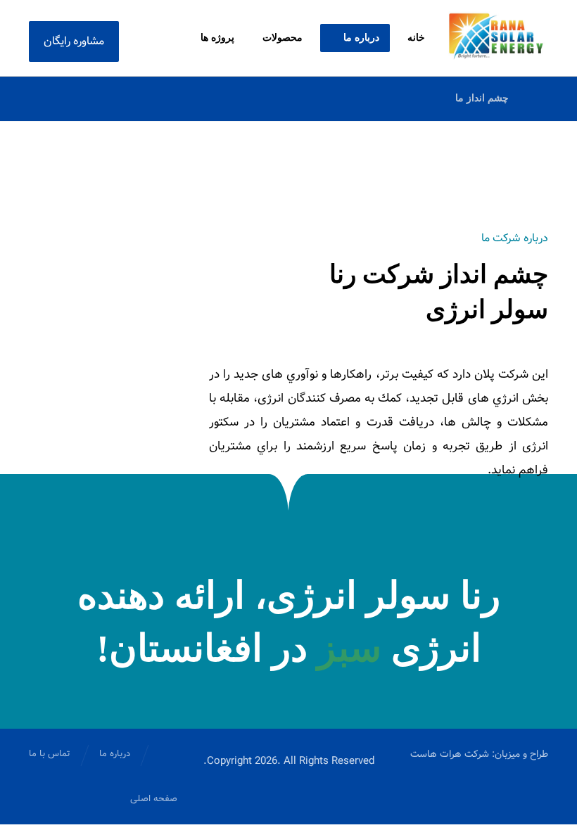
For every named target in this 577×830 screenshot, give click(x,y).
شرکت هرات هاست (449, 754)
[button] (164, 38)
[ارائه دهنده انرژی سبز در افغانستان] (496, 36)
